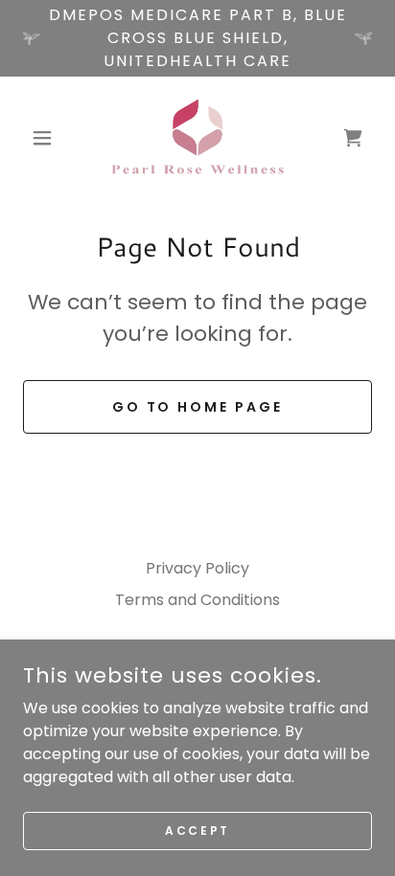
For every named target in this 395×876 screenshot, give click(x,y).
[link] (198, 138)
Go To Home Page (198, 406)
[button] (49, 138)
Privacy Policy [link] (197, 568)
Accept (197, 829)
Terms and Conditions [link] (197, 600)
